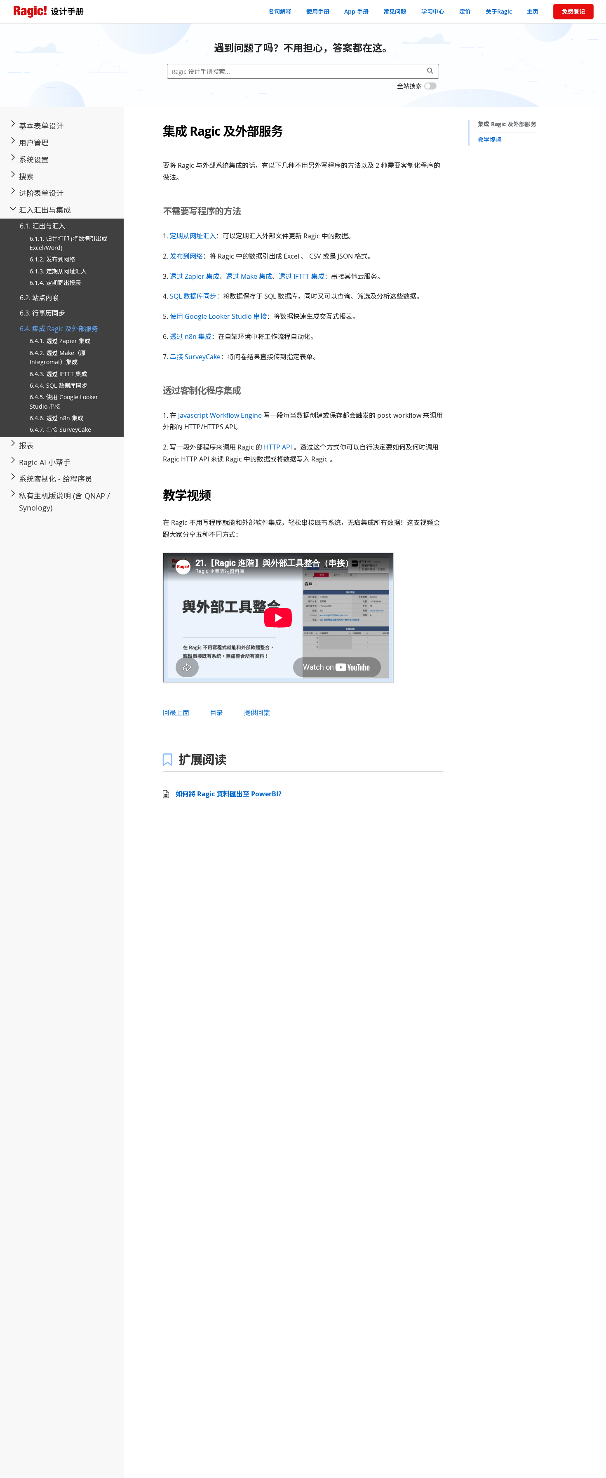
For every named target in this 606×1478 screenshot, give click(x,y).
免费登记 (573, 11)
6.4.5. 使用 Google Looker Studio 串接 (64, 401)
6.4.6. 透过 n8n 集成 (56, 418)
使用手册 (317, 11)
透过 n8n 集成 (190, 336)
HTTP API (278, 447)
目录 (216, 712)
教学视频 (489, 140)
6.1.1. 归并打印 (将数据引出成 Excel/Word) (68, 243)
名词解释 (279, 11)
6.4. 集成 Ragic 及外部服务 (59, 328)
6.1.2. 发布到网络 (52, 260)
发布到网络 (186, 256)
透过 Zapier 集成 (194, 276)
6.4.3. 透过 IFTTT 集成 (58, 374)
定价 (465, 11)
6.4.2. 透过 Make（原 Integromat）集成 (58, 357)
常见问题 (394, 11)
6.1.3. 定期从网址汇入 (58, 271)
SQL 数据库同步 (193, 296)
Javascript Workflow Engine (219, 415)
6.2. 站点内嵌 (39, 297)
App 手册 (356, 11)
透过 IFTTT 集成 (301, 276)
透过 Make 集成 (249, 276)
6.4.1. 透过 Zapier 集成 (60, 341)
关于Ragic (499, 11)
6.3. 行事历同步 (42, 313)
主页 (532, 11)
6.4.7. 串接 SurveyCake (60, 430)
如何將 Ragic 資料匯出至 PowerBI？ (230, 793)
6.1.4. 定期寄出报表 (55, 283)
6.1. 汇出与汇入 (42, 226)
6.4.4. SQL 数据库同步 (58, 385)
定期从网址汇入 (193, 235)
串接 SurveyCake (195, 356)
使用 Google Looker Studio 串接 (218, 316)
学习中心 (432, 11)
